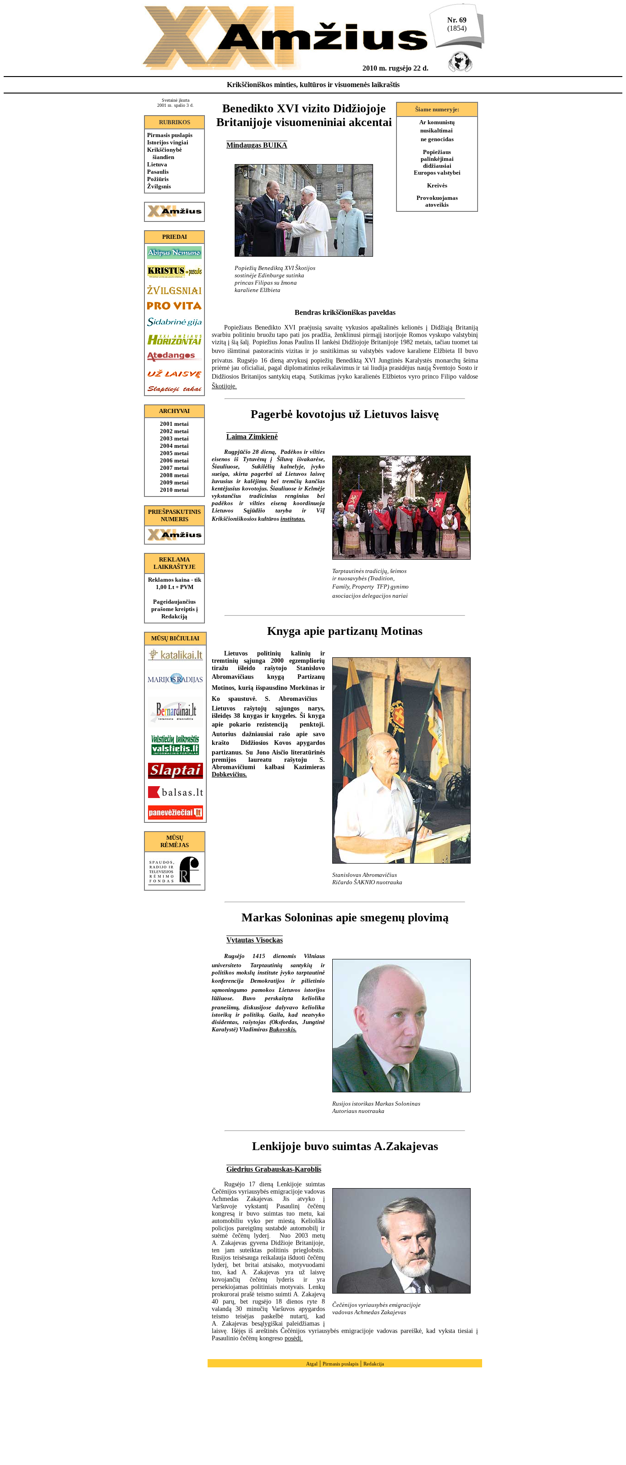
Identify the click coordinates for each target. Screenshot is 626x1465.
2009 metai (174, 482)
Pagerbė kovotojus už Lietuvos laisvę (345, 414)
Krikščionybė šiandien (164, 153)
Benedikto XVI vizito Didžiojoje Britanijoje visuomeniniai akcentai (304, 115)
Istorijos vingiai (167, 142)
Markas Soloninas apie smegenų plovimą (345, 917)
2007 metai (174, 467)
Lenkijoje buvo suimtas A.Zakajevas (345, 1146)
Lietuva (157, 164)
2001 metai (174, 423)
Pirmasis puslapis (169, 135)
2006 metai (174, 460)
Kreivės (437, 185)
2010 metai (174, 489)
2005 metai (174, 453)
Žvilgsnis (159, 186)
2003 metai (174, 438)
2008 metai (174, 475)
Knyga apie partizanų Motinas (345, 631)
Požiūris (158, 179)
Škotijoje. (224, 386)
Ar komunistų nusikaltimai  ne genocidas (437, 131)
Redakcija (373, 1363)
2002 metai (174, 431)
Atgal (312, 1363)
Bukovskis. (283, 1029)
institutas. (292, 518)
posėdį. (294, 1338)
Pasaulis (158, 171)
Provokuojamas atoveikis (437, 201)
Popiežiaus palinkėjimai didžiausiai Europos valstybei (437, 162)
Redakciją (174, 616)
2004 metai (174, 445)
